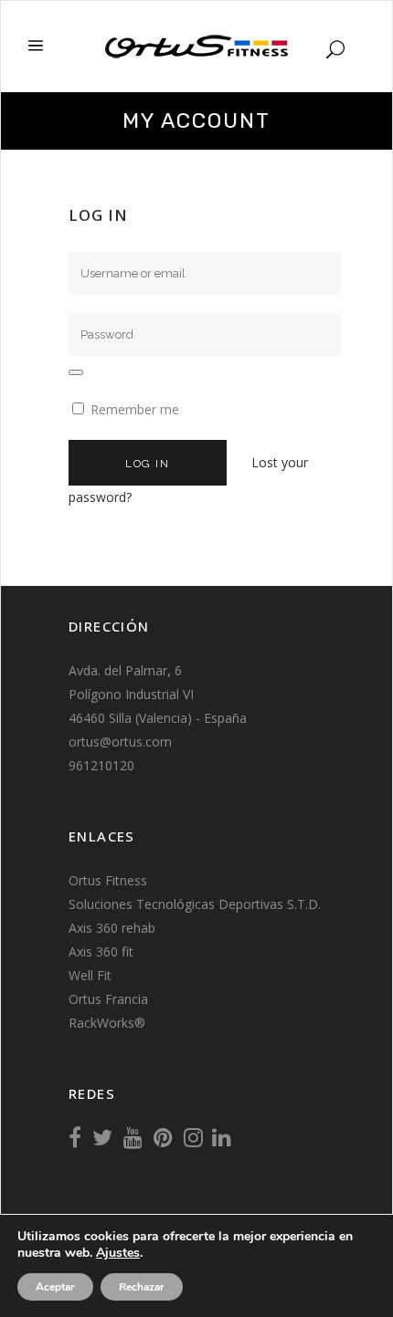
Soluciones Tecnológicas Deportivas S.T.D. (195, 904)
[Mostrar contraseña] (76, 372)
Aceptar (55, 1287)
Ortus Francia (108, 999)
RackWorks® (107, 1022)
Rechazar (142, 1287)
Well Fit (90, 975)
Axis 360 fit (101, 951)
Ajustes (118, 1253)
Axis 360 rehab (112, 927)
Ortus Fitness (108, 880)
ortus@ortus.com (120, 741)
